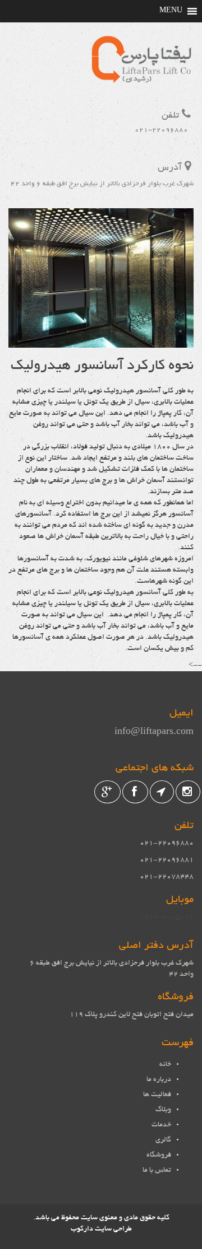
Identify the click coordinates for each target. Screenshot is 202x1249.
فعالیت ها (157, 1095)
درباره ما (158, 1080)
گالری (163, 1140)
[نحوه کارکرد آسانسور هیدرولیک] (101, 342)
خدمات (161, 1125)
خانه (165, 1065)
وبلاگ (163, 1110)
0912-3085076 (167, 917)
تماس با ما (157, 1171)
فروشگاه (158, 1155)
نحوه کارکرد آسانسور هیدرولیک (102, 366)
